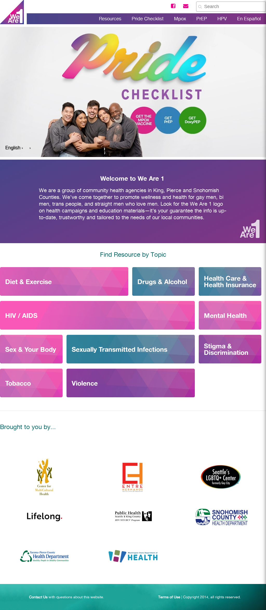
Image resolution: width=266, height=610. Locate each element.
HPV (222, 18)
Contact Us (38, 597)
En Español (249, 18)
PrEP (201, 18)
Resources (110, 18)
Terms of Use (169, 597)
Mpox (180, 18)
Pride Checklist (148, 18)
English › (14, 147)
